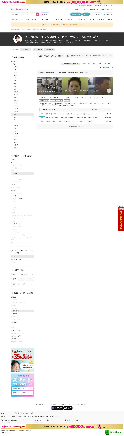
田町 (15, 89)
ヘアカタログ (72, 19)
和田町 (16, 139)
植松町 (16, 69)
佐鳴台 (16, 100)
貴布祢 (16, 125)
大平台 (16, 106)
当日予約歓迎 (43, 29)
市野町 (16, 147)
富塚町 (16, 97)
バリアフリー (15, 338)
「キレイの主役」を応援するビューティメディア (13, 420)
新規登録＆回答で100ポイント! (86, 5)
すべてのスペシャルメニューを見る (100, 109)
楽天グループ (98, 5)
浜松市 (33, 29)
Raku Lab (109, 19)
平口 (15, 128)
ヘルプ (85, 9)
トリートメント (15, 196)
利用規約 (49, 404)
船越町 (16, 83)
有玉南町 (16, 94)
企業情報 (3, 430)
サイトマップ (56, 404)
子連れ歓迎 (14, 313)
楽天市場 (110, 5)
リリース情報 (76, 404)
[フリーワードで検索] (37, 14)
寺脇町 (16, 75)
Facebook (82, 404)
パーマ (13, 184)
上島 (15, 117)
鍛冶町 (16, 86)
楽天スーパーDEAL (16, 259)
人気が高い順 (85, 63)
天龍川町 (16, 133)
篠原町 (16, 92)
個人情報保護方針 (10, 430)
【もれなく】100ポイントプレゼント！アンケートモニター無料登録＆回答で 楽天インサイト (34, 416)
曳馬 (15, 80)
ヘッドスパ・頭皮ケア (17, 198)
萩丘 (38, 29)
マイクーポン (97, 14)
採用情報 (28, 430)
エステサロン (44, 19)
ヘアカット (14, 162)
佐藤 (15, 72)
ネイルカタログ (83, 19)
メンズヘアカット (16, 223)
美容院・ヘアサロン (17, 19)
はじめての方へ (78, 9)
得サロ (13, 262)
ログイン (86, 14)
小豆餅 (16, 111)
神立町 (16, 66)
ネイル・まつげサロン (31, 19)
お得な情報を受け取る (94, 9)
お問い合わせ (63, 404)
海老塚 (16, 103)
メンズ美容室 (23, 29)
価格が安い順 (96, 63)
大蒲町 (16, 136)
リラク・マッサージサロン (58, 19)
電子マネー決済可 (16, 336)
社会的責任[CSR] (21, 430)
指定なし (13, 159)
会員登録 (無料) (76, 14)
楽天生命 (105, 5)
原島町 (16, 142)
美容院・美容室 (14, 29)
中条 (15, 131)
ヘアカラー (35, 40)
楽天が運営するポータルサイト (72, 420)
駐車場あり (14, 322)
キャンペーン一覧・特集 (97, 19)
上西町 (16, 145)
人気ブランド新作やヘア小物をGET (42, 420)
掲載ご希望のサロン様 (107, 9)
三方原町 (16, 108)
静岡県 (28, 29)
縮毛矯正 (13, 190)
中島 (15, 78)
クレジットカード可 (16, 330)
